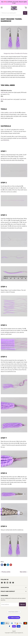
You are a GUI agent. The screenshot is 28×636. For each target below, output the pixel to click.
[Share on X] (5, 565)
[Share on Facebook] (2, 565)
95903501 (24, 138)
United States (13, 611)
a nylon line (11, 112)
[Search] (25, 13)
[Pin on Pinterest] (11, 565)
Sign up (22, 604)
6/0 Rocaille (4, 99)
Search (14, 631)
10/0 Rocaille (4, 92)
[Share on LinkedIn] (8, 565)
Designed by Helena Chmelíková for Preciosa (15, 53)
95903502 (6, 140)
